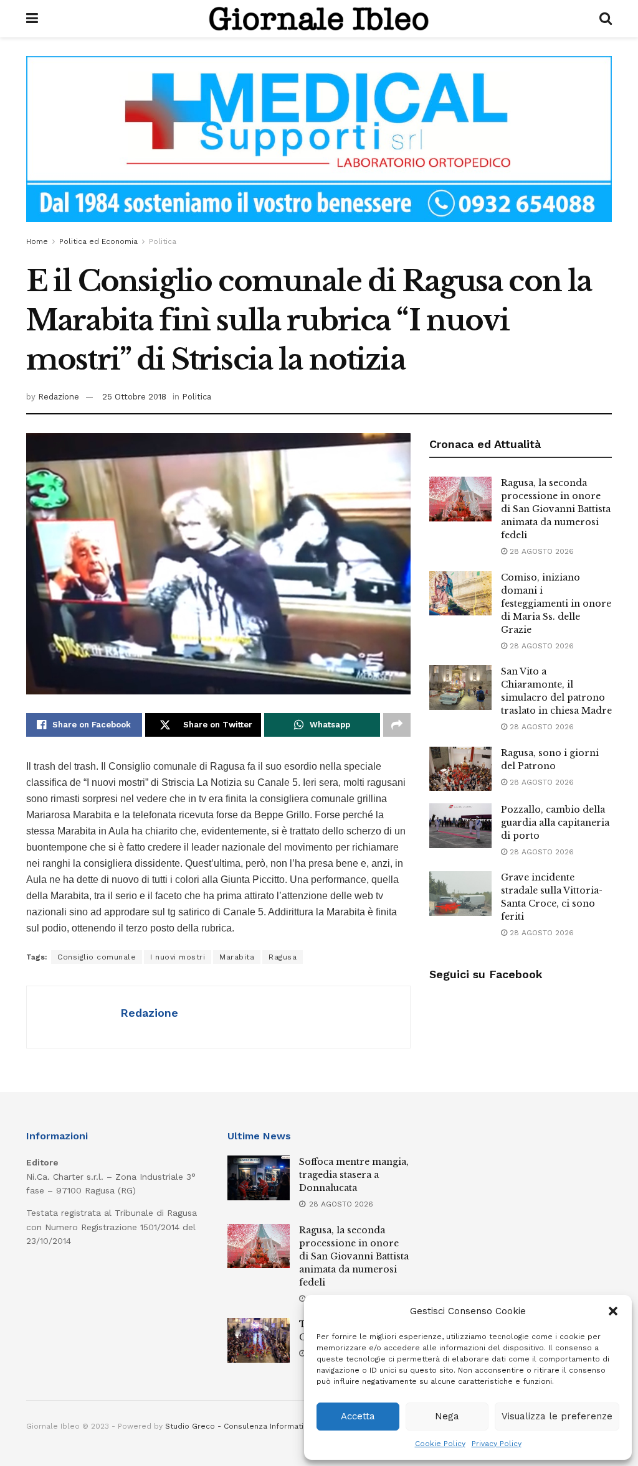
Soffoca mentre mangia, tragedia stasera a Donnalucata (354, 1174)
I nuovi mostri (177, 957)
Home (37, 241)
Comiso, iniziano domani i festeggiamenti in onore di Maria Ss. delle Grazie (556, 603)
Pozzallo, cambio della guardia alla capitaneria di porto (555, 822)
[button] (613, 1311)
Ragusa (283, 957)
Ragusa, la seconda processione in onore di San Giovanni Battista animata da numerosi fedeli (556, 509)
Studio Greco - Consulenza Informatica (238, 1426)
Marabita (236, 957)
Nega (447, 1416)
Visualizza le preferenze (557, 1416)
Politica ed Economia (98, 241)
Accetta (358, 1416)
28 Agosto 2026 (540, 551)
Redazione (58, 396)
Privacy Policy (496, 1443)
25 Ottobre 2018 (134, 396)
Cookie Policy (440, 1443)
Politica (162, 241)
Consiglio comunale (96, 957)
